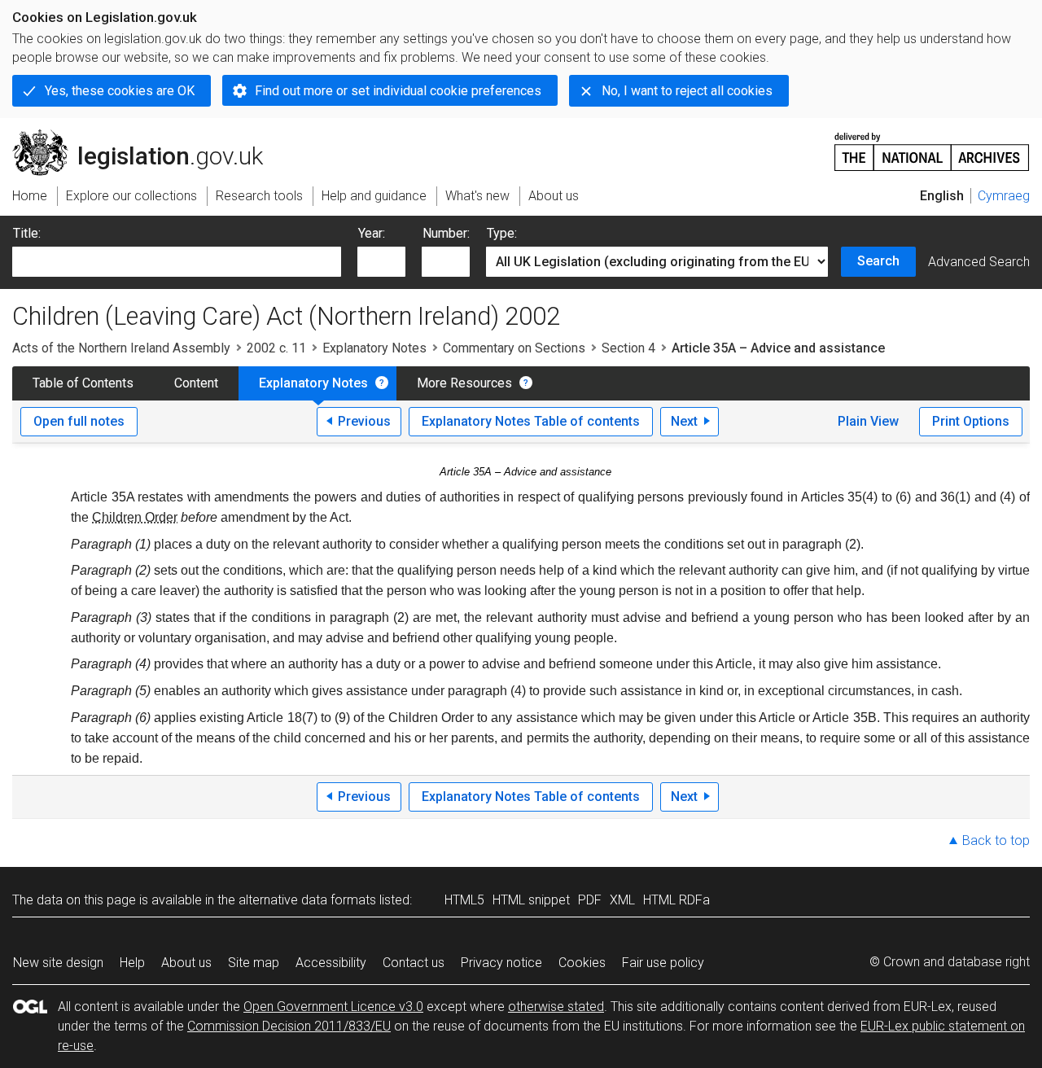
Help (132, 962)
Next (684, 421)
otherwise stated (556, 1006)
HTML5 (464, 900)
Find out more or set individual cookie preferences (398, 90)
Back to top (996, 840)
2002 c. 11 (276, 348)
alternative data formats (307, 900)
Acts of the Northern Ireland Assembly (121, 348)
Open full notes (79, 421)
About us (186, 962)
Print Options (970, 421)
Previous (364, 421)
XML (622, 900)
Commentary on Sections (514, 348)
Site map (253, 962)
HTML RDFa (676, 900)
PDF (590, 900)
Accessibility (331, 962)
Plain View (868, 421)
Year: (371, 233)
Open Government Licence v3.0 (333, 1006)
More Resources (464, 383)
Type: (502, 233)
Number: (446, 233)
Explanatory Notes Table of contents (531, 421)
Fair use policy (663, 962)
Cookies (582, 962)
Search (878, 261)
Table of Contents (83, 383)
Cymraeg (1004, 196)
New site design (58, 962)
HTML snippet (531, 900)
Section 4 (628, 348)
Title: (27, 233)
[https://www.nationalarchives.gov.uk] (932, 145)
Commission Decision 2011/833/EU (289, 1026)
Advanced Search (979, 261)
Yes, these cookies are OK (120, 90)
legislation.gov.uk (146, 136)
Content (196, 383)
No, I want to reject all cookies (687, 90)
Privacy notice (501, 962)
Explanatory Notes (374, 348)
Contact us (413, 962)
